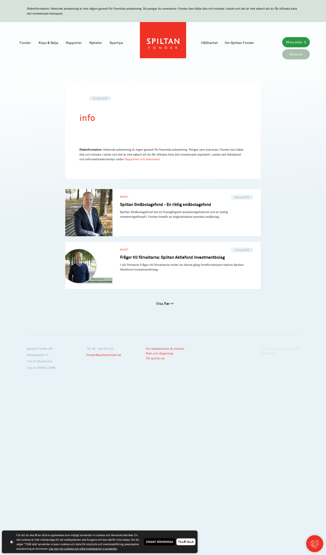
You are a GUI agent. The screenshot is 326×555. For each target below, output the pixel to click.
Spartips (116, 43)
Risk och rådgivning (159, 353)
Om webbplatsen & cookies (165, 348)
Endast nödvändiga (159, 541)
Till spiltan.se (155, 358)
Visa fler (163, 303)
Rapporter (74, 43)
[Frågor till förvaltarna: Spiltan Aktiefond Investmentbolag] (163, 265)
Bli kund (296, 54)
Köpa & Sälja (48, 43)
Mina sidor (294, 42)
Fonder (25, 43)
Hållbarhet (209, 43)
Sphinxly (271, 353)
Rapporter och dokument (142, 159)
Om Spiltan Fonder (239, 43)
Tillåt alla (186, 541)
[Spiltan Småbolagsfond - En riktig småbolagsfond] (163, 212)
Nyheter (95, 43)
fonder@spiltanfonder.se (103, 354)
